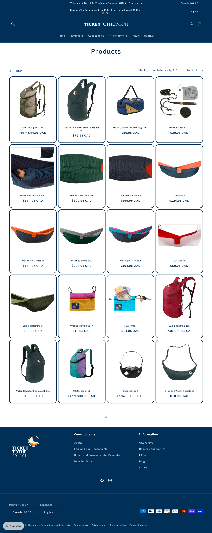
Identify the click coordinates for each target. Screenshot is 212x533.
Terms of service (139, 525)
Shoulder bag (130, 391)
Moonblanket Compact (32, 196)
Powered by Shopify (59, 525)
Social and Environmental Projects (97, 455)
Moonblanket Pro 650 (82, 196)
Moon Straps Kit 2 (179, 128)
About (78, 442)
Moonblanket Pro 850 (130, 196)
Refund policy (81, 525)
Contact (144, 467)
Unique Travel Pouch (81, 326)
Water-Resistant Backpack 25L (33, 391)
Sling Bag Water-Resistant (179, 391)
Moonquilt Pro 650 (81, 261)
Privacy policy (99, 525)
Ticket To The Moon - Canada (33, 525)
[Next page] (126, 417)
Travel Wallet (130, 326)
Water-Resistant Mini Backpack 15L (81, 129)
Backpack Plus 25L (179, 326)
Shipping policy (118, 525)
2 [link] (106, 416)
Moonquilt (179, 196)
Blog (142, 461)
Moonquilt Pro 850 (130, 261)
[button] (13, 24)
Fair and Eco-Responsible (91, 449)
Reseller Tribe (83, 461)
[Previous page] (86, 417)
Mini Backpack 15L (32, 128)
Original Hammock (33, 326)
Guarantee (146, 442)
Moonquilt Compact (33, 261)
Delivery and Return (152, 449)
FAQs (142, 455)
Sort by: (144, 70)
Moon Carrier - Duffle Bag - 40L (130, 128)
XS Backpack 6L (81, 391)
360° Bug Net (179, 261)
